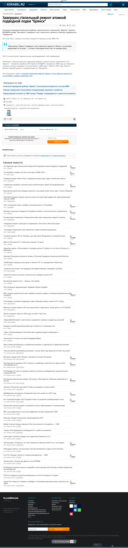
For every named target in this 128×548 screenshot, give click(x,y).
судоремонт (18, 14)
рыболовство (19, 353)
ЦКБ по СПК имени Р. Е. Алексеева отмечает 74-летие (24, 242)
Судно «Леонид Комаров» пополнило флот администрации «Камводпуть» (31, 332)
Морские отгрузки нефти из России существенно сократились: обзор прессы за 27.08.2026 (37, 307)
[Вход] (123, 5)
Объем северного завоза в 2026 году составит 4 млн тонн (25, 314)
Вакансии (72, 502)
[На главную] (14, 4)
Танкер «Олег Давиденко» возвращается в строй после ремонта (27, 430)
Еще (115, 10)
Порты (65, 10)
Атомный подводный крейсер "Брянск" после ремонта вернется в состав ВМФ (36, 86)
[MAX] (71, 510)
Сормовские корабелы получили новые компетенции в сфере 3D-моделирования (34, 185)
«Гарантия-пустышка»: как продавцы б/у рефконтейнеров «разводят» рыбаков (33, 269)
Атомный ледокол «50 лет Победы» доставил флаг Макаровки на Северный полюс (34, 236)
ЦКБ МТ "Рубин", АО (12, 99)
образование (11, 201)
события (9, 168)
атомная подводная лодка (40, 105)
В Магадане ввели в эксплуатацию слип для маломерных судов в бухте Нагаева (33, 449)
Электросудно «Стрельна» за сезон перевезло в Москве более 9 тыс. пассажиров (34, 443)
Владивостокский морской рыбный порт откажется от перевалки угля (29, 326)
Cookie (67, 541)
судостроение (11, 303)
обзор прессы (11, 310)
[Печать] (74, 119)
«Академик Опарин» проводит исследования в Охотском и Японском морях (32, 223)
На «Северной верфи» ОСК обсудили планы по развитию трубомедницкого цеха (34, 399)
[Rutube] (79, 506)
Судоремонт (33, 10)
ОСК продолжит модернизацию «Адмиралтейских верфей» (26, 287)
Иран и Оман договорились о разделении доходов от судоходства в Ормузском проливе (36, 344)
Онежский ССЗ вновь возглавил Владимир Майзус (22, 338)
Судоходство (21, 10)
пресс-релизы (11, 232)
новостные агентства (23, 105)
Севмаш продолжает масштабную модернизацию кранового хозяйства (32, 90)
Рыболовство (75, 10)
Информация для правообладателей (38, 513)
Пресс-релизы (55, 10)
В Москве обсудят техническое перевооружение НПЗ (23, 418)
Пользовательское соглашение (37, 510)
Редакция (30, 504)
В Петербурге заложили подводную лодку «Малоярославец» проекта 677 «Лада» (34, 301)
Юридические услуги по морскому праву (10, 511)
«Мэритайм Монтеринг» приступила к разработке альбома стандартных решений (34, 320)
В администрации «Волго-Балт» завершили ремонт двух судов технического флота (35, 178)
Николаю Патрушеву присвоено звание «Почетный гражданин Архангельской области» (36, 256)
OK (72, 541)
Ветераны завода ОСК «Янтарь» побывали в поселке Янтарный (27, 357)
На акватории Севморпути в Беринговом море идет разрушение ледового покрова (34, 217)
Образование (93, 10)
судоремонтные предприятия (29, 108)
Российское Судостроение (59, 501)
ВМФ (84, 10)
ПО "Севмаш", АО (40, 99)
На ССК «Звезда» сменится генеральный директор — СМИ (26, 455)
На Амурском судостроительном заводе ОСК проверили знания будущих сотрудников (35, 166)
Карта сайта (31, 515)
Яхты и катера (106, 10)
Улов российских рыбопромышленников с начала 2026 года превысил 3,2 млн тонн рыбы (37, 351)
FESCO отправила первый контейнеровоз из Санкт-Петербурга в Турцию (31, 475)
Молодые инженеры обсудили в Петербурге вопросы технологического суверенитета (35, 211)
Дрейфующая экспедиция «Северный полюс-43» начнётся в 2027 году (30, 393)
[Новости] (9, 113)
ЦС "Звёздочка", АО (27, 99)
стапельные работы (57, 105)
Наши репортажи (57, 508)
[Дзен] (71, 506)
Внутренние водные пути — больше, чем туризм (21, 281)
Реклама (30, 506)
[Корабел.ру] (11, 498)
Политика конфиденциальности (37, 511)
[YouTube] (71, 514)
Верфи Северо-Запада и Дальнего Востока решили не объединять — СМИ (31, 424)
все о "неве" (10, 174)
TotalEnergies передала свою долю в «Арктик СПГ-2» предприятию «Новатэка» (33, 262)
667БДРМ (9, 102)
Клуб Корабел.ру (33, 508)
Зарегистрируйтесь (59, 155)
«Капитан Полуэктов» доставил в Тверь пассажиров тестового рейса (29, 387)
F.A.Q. (29, 517)
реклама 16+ (123, 1)
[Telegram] (75, 510)
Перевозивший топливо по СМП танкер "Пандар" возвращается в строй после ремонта (39, 93)
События (44, 10)
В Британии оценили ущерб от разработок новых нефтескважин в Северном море (34, 405)
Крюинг (54, 504)
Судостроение (9, 10)
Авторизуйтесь (45, 155)
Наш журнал (31, 502)
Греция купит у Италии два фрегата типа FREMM (22, 461)
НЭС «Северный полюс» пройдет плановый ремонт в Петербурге (28, 205)
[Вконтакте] (75, 506)
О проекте (31, 501)
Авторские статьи (57, 506)
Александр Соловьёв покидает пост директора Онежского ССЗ (27, 436)
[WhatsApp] (79, 510)
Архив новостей (56, 510)
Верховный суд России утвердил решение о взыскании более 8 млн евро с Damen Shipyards (38, 191)
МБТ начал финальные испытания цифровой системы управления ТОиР (31, 412)
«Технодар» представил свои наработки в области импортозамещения (30, 230)
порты (9, 328)
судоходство (10, 219)
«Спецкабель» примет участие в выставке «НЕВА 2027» (24, 172)
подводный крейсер (11, 108)
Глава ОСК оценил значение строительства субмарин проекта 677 (28, 275)
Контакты (72, 501)
